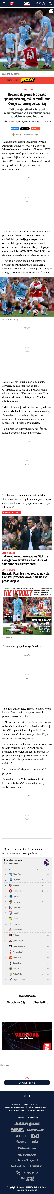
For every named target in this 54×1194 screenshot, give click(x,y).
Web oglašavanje (17, 1110)
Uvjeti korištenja (32, 1105)
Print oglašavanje (36, 1110)
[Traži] (50, 4)
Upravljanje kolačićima (27, 1117)
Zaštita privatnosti (37, 1108)
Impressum (15, 1105)
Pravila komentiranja (15, 1108)
